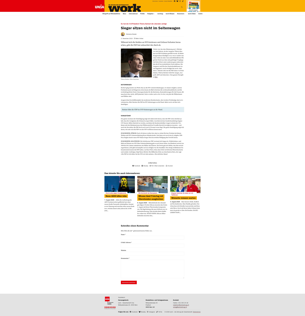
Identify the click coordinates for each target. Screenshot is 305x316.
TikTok (160, 312)
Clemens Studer (131, 34)
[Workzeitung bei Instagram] (180, 1)
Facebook (135, 312)
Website (123, 250)
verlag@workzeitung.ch (180, 307)
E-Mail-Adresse (126, 242)
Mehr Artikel (139, 38)
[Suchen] (182, 7)
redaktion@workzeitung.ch (181, 305)
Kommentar (125, 258)
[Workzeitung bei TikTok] (183, 1)
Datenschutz (197, 312)
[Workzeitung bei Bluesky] (177, 1)
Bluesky (143, 312)
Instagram (152, 312)
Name (123, 234)
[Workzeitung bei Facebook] (175, 1)
